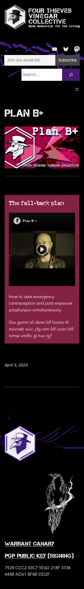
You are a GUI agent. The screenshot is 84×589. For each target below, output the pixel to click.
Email (9, 45)
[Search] (71, 75)
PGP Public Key (25, 556)
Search (11, 65)
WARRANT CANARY (29, 544)
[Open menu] (77, 89)
